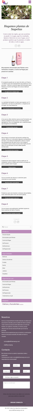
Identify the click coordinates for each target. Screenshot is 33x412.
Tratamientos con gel (7, 295)
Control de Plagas (6, 240)
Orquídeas (4, 273)
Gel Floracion (5, 243)
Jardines (4, 271)
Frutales (4, 262)
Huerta (4, 265)
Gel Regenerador (6, 248)
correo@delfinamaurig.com (12, 341)
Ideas (3, 268)
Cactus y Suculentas (7, 259)
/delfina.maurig (8, 345)
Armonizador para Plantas (8, 237)
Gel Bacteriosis (6, 246)
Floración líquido (6, 234)
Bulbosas (4, 256)
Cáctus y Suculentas (10, 304)
